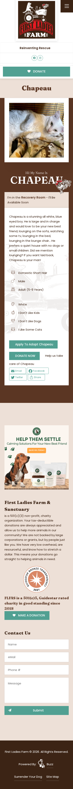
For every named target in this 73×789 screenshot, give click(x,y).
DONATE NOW (25, 356)
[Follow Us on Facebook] (34, 58)
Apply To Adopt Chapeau (34, 344)
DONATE (39, 71)
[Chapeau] (36, 130)
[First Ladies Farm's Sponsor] (36, 457)
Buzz (50, 764)
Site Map (52, 777)
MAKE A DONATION (31, 615)
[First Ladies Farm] (36, 20)
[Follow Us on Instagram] (40, 58)
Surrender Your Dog (28, 777)
